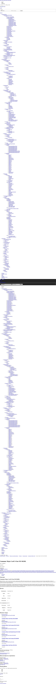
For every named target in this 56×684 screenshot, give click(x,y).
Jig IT (6, 249)
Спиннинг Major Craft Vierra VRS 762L (9, 645)
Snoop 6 (10, 168)
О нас (2, 1)
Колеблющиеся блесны (10, 140)
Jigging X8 (10, 79)
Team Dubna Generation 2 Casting (13, 208)
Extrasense (10, 177)
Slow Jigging (12, 99)
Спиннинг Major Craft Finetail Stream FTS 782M (11, 631)
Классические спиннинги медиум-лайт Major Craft (28, 571)
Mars (9, 105)
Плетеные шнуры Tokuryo (11, 124)
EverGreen (8, 217)
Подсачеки (5, 256)
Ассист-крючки (11, 92)
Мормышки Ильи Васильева (11, 52)
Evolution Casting (11, 201)
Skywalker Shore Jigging (12, 391)
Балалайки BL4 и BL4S (12, 24)
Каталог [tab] (3, 286)
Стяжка (5, 260)
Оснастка (6, 121)
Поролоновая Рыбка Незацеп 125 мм (14, 151)
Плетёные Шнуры (8, 72)
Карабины (10, 376)
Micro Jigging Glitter (13, 95)
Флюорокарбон (6, 85)
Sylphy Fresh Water (11, 230)
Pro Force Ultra (11, 226)
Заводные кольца (11, 372)
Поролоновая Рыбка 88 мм (13, 424)
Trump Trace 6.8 (11, 172)
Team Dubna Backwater (12, 216)
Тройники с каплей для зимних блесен (9, 55)
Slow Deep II (10, 107)
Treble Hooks (11, 70)
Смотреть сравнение (3, 683)
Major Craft (8, 209)
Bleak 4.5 (10, 156)
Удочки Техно (9, 30)
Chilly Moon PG (9, 46)
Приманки (5, 133)
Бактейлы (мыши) (8, 134)
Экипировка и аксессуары (9, 402)
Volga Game (10, 507)
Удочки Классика (9, 309)
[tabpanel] (28, 417)
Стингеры (6, 67)
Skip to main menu (8, 0)
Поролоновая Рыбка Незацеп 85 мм (14, 152)
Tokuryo (8, 78)
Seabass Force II (11, 189)
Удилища (5, 197)
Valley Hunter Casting (12, 206)
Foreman (10, 215)
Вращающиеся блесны (10, 413)
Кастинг (8, 266)
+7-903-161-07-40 (5, 663)
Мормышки (5, 50)
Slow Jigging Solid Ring (13, 101)
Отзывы (3, 276)
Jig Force (10, 222)
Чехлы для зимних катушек (8, 56)
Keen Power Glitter (13, 368)
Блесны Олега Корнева (8, 316)
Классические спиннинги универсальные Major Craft (36, 572)
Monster (11, 98)
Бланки (6, 174)
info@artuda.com (2, 660)
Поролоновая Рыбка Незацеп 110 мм (14, 425)
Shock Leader (9, 398)
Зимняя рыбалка (4, 14)
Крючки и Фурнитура (7, 60)
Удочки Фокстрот (9, 29)
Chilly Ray (8, 312)
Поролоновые (7, 144)
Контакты (3, 3)
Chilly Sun (8, 47)
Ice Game (8, 38)
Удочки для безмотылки (10, 17)
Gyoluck (10, 387)
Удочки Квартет (9, 31)
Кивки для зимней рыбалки (8, 323)
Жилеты (5, 245)
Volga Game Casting (11, 481)
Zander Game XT (11, 234)
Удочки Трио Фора (10, 26)
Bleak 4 (10, 155)
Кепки (4, 522)
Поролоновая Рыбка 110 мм (13, 421)
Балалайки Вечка (11, 294)
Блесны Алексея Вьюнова (12, 139)
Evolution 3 (10, 220)
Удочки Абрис (9, 308)
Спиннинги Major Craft (6, 570)
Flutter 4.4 (10, 436)
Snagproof (10, 338)
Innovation (10, 496)
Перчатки (8, 130)
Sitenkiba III (10, 106)
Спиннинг (8, 541)
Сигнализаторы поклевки (7, 470)
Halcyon (10, 187)
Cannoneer (10, 184)
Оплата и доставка (4, 548)
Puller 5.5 (10, 439)
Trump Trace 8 (11, 447)
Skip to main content (3, 0)
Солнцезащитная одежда (10, 406)
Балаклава (8, 128)
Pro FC (8, 89)
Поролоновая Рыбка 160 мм (13, 149)
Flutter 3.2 (10, 160)
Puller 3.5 (10, 163)
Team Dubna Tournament (12, 466)
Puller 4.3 (10, 164)
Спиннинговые (7, 484)
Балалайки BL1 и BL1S (12, 22)
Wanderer (10, 193)
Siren (9, 228)
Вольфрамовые (7, 53)
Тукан (8, 44)
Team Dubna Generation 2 (12, 511)
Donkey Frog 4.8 (11, 159)
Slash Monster (11, 204)
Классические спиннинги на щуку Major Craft (7, 572)
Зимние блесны (6, 40)
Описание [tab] (3, 574)
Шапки (5, 267)
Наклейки (5, 253)
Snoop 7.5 (10, 443)
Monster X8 (10, 82)
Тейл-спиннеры (7, 410)
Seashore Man (11, 110)
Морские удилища (8, 383)
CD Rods (8, 175)
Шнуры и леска (7, 123)
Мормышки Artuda (10, 54)
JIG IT (6, 58)
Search (2, 9)
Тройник (6, 68)
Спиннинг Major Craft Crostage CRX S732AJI (10, 625)
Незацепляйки (11, 141)
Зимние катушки (6, 45)
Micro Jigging (12, 94)
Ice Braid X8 (10, 76)
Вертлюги (10, 96)
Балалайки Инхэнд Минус (13, 25)
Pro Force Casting (11, 203)
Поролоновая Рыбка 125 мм (13, 147)
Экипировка (3, 238)
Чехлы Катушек (6, 264)
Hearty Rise (8, 73)
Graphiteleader (9, 199)
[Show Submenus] (7, 290)
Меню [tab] (3, 287)
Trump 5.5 (10, 169)
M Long (10, 63)
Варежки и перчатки (7, 242)
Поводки (6, 339)
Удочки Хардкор (9, 35)
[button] (2, 5)
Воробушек (10, 137)
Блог (2, 2)
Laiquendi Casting (11, 202)
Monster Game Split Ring (14, 100)
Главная (3, 273)
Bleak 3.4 (10, 154)
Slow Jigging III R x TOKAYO (13, 394)
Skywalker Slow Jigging (12, 117)
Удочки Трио (9, 301)
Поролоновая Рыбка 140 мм (13, 148)
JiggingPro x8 (11, 77)
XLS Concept (11, 454)
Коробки (5, 251)
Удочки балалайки (9, 18)
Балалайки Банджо (11, 293)
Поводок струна (11, 66)
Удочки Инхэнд (9, 33)
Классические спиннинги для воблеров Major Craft (34, 570)
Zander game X (11, 469)
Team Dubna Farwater (12, 236)
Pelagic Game (11, 224)
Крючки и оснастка (8, 365)
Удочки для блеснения (10, 16)
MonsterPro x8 (11, 357)
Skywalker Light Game (12, 114)
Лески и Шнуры (6, 346)
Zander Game (11, 194)
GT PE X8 (10, 353)
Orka (9, 488)
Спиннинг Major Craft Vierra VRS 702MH (10, 618)
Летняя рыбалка (4, 59)
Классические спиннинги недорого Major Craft (21, 572)
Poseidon (10, 499)
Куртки (5, 252)
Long (9, 62)
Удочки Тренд (9, 32)
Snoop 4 (10, 166)
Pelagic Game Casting (12, 477)
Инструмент (5, 247)
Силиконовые (7, 153)
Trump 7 (10, 170)
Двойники (6, 335)
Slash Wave (10, 118)
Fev (7, 109)
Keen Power (12, 93)
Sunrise (10, 179)
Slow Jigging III (11, 119)
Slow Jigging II (11, 108)
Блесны (6, 138)
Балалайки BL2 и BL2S (12, 297)
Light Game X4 (11, 81)
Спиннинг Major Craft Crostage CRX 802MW (10, 638)
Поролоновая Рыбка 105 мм (13, 146)
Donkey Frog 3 (11, 432)
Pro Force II (10, 500)
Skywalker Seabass (11, 116)
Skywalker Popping (11, 115)
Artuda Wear (7, 243)
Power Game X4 (11, 83)
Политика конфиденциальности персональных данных (5, 653)
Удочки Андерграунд (10, 36)
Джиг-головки (11, 97)
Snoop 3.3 (10, 440)
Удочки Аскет (9, 28)
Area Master (10, 183)
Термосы (5, 545)
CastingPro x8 (11, 125)
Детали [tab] (3, 575)
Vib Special (8, 39)
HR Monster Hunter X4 (12, 74)
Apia (7, 485)
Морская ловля (6, 90)
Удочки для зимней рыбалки (8, 15)
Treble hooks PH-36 (11, 71)
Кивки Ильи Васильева (8, 324)
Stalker (10, 190)
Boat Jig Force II (11, 458)
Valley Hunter (11, 232)
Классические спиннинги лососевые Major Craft (14, 571)
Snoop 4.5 (10, 167)
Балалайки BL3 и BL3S (12, 23)
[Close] (0, 678)
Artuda (6, 41)
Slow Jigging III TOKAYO (12, 395)
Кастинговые (7, 198)
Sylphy (10, 191)
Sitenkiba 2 (10, 380)
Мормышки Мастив (10, 327)
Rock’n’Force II (11, 227)
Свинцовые (7, 51)
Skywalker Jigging (11, 113)
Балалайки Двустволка (12, 20)
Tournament (10, 192)
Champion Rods (9, 214)
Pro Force (10, 462)
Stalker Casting (11, 205)
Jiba (9, 104)
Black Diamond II (11, 112)
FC (7, 88)
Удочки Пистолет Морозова (11, 305)
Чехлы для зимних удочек (7, 57)
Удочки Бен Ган (9, 27)
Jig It (7, 75)
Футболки (5, 262)
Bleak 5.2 (10, 157)
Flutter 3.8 (10, 161)
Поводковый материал (10, 127)
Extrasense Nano (11, 178)
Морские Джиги (7, 102)
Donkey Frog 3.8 (11, 158)
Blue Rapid (10, 176)
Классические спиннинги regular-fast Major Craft (19, 570)
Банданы (5, 515)
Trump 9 (10, 171)
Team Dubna (7, 37)
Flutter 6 (10, 162)
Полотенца (5, 533)
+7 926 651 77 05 (5, 658)
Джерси (5, 518)
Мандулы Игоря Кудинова (11, 143)
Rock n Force (11, 188)
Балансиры (5, 42)
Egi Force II (10, 185)
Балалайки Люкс (11, 21)
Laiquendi (10, 223)
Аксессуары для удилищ (7, 239)
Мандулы (6, 417)
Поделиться (2, 568)
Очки (4, 529)
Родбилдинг (5, 173)
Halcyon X (10, 221)
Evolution (10, 186)
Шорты (5, 544)
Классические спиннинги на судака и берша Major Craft (45, 571)
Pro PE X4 (10, 84)
